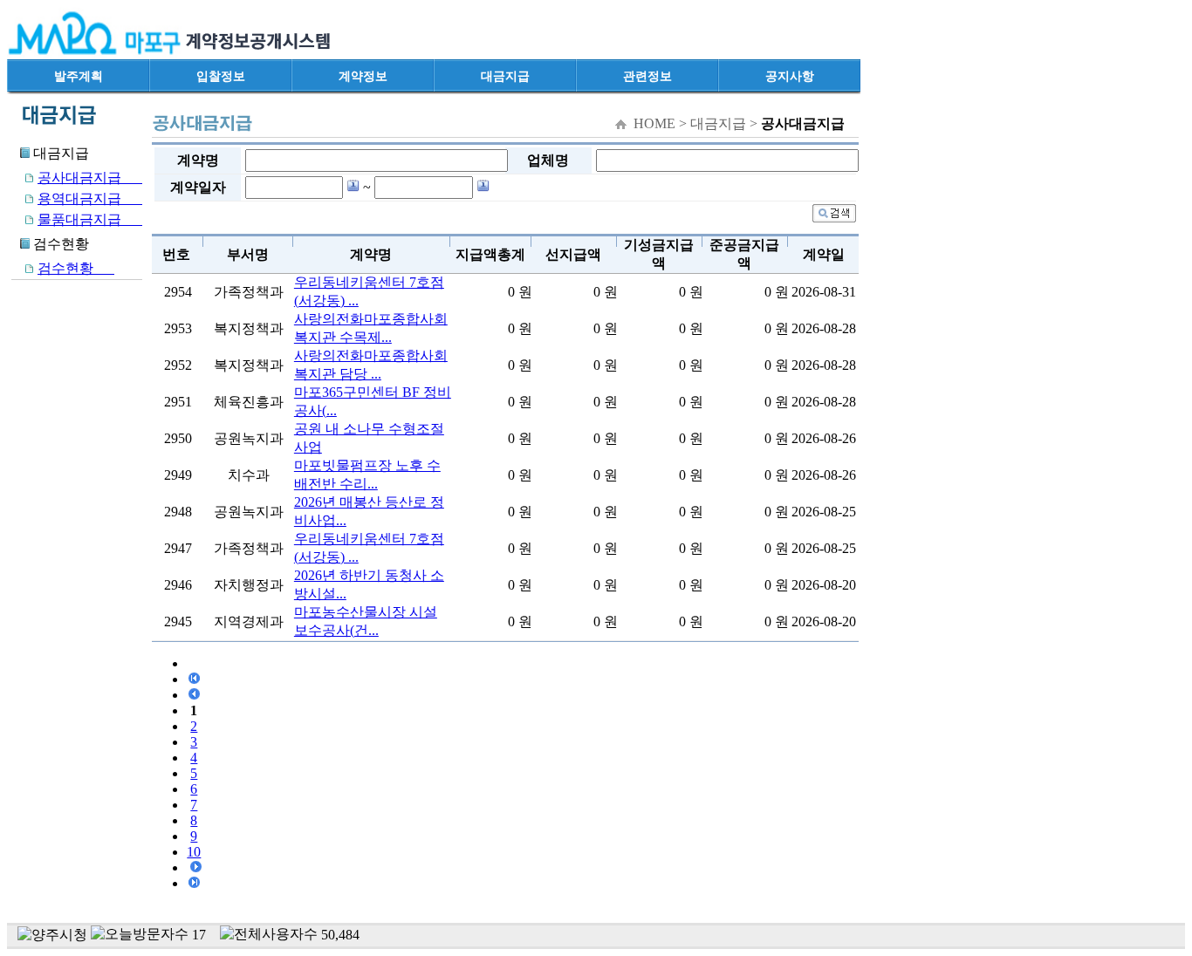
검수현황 (76, 268)
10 (194, 851)
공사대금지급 (90, 177)
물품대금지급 (90, 219)
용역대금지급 (90, 198)
